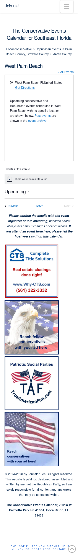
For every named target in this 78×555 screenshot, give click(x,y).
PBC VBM (38, 546)
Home (13, 546)
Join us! (11, 5)
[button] (66, 6)
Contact (59, 549)
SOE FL (24, 546)
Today (39, 205)
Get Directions (25, 87)
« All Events (66, 72)
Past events (43, 115)
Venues (23, 549)
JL (14, 549)
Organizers (41, 549)
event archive (37, 120)
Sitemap (53, 546)
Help (66, 546)
